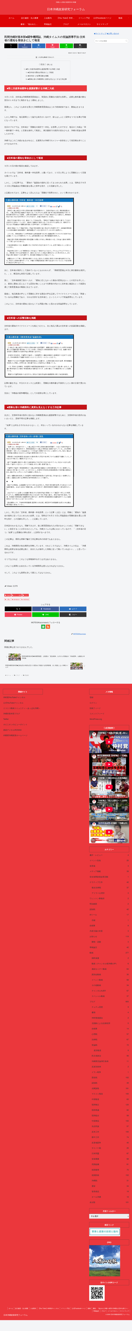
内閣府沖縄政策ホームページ (15, 735)
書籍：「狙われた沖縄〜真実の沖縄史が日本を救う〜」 (111, 1308)
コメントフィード (97, 713)
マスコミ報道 (17, 595)
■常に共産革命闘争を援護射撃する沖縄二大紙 (43, 69)
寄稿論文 (96, 1311)
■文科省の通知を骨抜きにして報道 (41, 72)
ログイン (93, 702)
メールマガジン (113, 1311)
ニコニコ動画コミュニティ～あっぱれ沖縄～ (21, 708)
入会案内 (33, 1308)
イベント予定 (65, 1308)
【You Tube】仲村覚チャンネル (48, 1308)
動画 (89, 1308)
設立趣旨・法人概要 (21, 1308)
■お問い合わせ (113, 33)
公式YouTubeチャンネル (13, 702)
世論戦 (8, 595)
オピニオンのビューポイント (15, 724)
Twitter (6, 719)
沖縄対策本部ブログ (11, 713)
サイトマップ (124, 1311)
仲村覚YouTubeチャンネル (14, 697)
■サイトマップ (100, 33)
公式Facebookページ (79, 1308)
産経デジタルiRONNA (12, 729)
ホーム (11, 1308)
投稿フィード (95, 708)
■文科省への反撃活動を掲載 (38, 75)
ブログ (26, 595)
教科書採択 (17, 599)
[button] (80, 45)
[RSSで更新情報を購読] (48, 627)
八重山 (8, 599)
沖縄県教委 (26, 599)
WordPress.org (96, 719)
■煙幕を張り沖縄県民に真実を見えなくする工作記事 (47, 79)
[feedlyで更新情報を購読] (43, 627)
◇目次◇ (42, 64)
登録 (91, 697)
